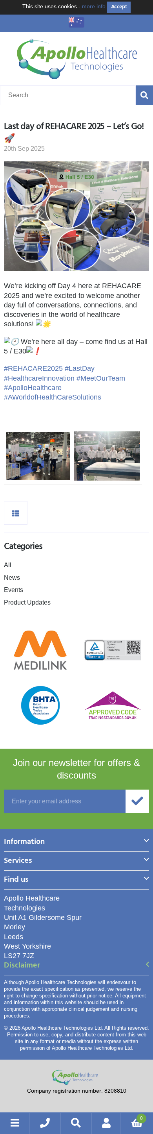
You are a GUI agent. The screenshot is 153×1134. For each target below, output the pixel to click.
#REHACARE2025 (33, 368)
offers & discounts (76, 769)
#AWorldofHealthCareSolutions (52, 397)
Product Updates (27, 602)
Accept (119, 6)
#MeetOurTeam (100, 378)
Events (13, 589)
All (7, 565)
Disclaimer (22, 966)
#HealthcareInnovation (39, 378)
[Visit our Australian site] (76, 25)
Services (18, 861)
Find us (16, 880)
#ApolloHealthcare (33, 388)
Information (24, 842)
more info (94, 6)
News (12, 577)
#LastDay (80, 368)
